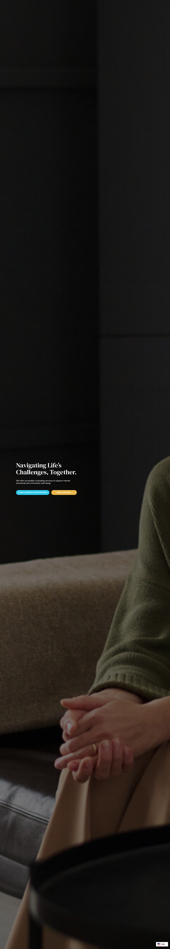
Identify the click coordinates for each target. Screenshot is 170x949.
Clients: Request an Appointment (32, 492)
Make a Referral (64, 492)
